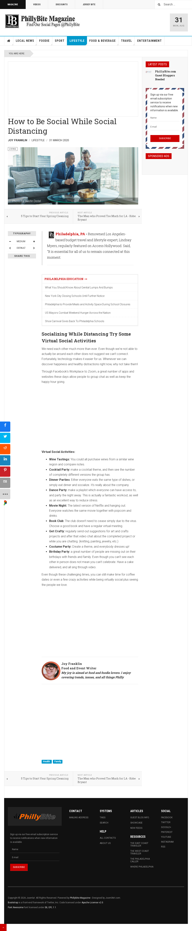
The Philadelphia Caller (140, 860)
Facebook (166, 817)
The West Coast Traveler (139, 852)
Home (8, 40)
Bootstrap (13, 902)
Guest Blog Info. (139, 817)
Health (46, 761)
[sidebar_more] (5, 494)
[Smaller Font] (10, 241)
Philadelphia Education (64, 279)
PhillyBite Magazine (80, 898)
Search (104, 822)
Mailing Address (78, 817)
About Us (105, 843)
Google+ (166, 827)
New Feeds (136, 828)
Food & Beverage (102, 41)
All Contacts (108, 838)
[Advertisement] (73, 88)
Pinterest (166, 832)
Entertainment (149, 41)
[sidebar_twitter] (5, 438)
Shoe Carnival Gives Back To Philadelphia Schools (74, 321)
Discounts (62, 4)
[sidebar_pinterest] (5, 471)
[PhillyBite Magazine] (42, 21)
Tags (102, 817)
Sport (59, 41)
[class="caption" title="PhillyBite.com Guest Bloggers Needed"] (148, 71)
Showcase (136, 822)
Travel (126, 41)
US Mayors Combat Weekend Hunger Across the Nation (78, 312)
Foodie (44, 41)
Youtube (166, 837)
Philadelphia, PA (70, 234)
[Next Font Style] (34, 248)
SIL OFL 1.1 (50, 907)
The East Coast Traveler (139, 844)
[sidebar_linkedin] (5, 460)
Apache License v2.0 (92, 902)
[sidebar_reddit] (5, 449)
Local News (25, 41)
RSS (163, 846)
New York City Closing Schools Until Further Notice (74, 295)
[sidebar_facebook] (5, 426)
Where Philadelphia (141, 866)
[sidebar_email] (5, 483)
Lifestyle (77, 41)
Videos (36, 4)
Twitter (165, 822)
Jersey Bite (89, 4)
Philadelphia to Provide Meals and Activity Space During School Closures (87, 304)
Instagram (167, 842)
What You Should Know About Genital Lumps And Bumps (79, 287)
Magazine (13, 4)
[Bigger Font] (34, 241)
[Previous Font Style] (10, 248)
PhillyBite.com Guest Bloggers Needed (165, 75)
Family (57, 761)
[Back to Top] (3, 927)
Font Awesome (15, 907)
